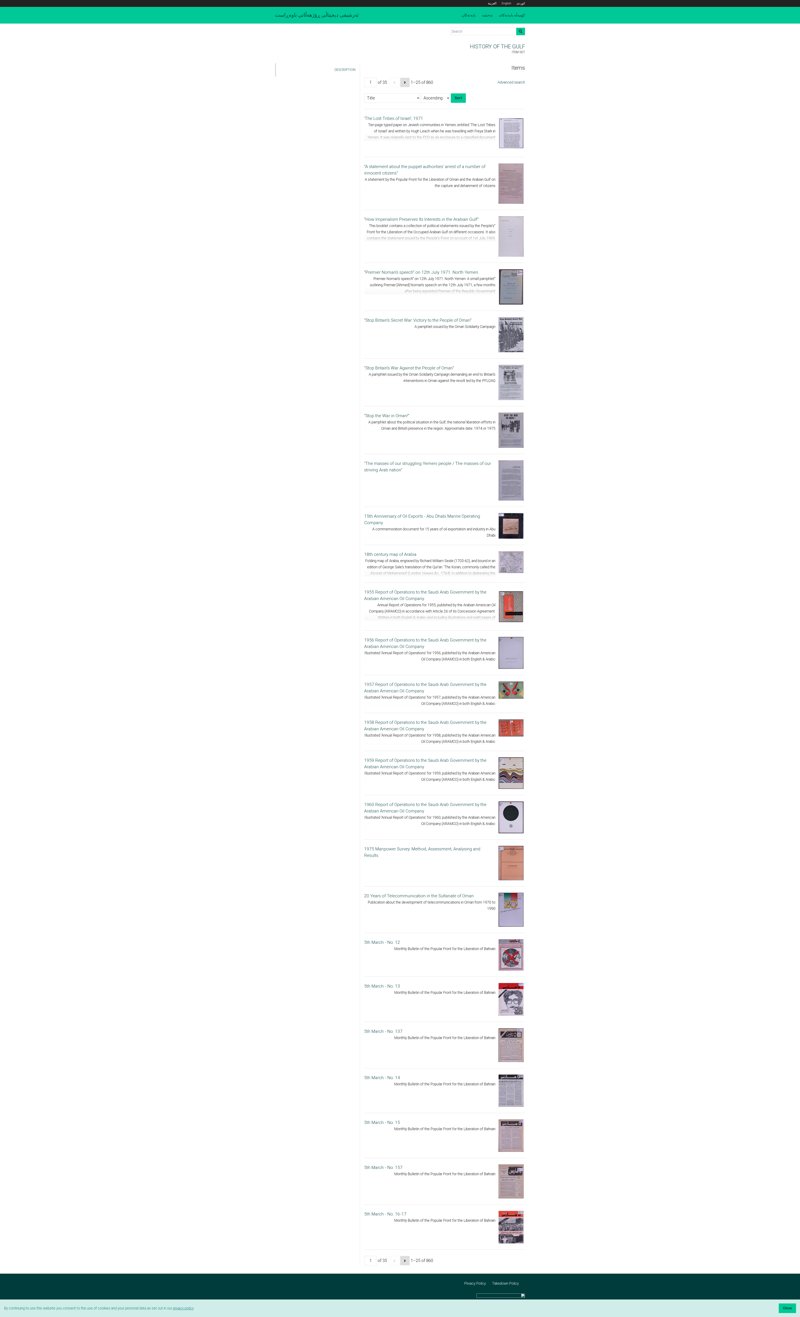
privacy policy (183, 1308)
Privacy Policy (475, 1283)
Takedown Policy (505, 1283)
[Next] (405, 82)
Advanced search (511, 82)
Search (520, 31)
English (506, 3)
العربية (492, 3)
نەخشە (487, 15)
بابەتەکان (469, 15)
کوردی (520, 3)
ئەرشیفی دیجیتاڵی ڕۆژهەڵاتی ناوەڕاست (317, 15)
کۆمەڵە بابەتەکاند (512, 15)
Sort (458, 98)
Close (787, 1308)
